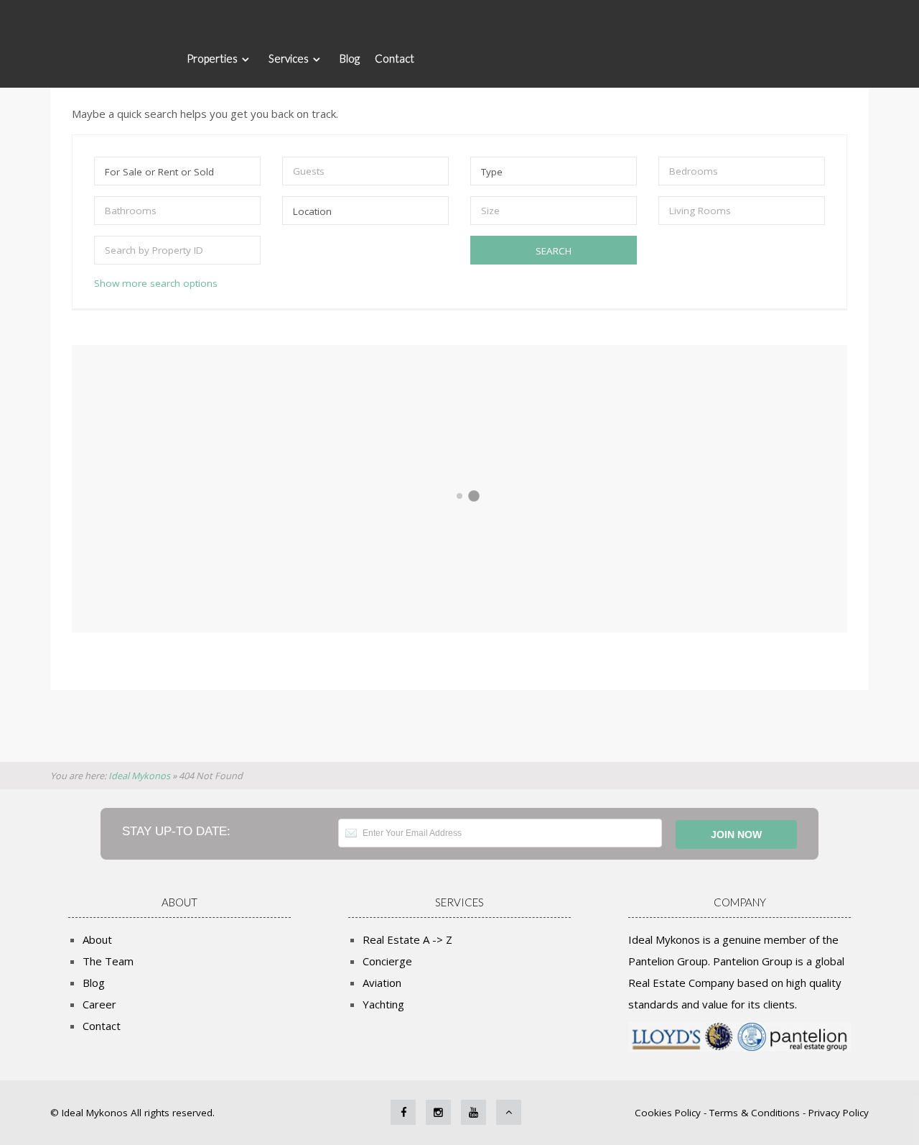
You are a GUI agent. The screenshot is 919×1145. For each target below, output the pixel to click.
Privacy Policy (838, 1112)
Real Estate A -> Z (407, 939)
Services (289, 58)
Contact (394, 58)
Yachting (383, 1004)
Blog (350, 58)
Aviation (382, 982)
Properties (212, 58)
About (97, 939)
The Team (108, 961)
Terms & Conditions (754, 1112)
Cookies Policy (669, 1112)
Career (99, 1004)
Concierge (387, 961)
